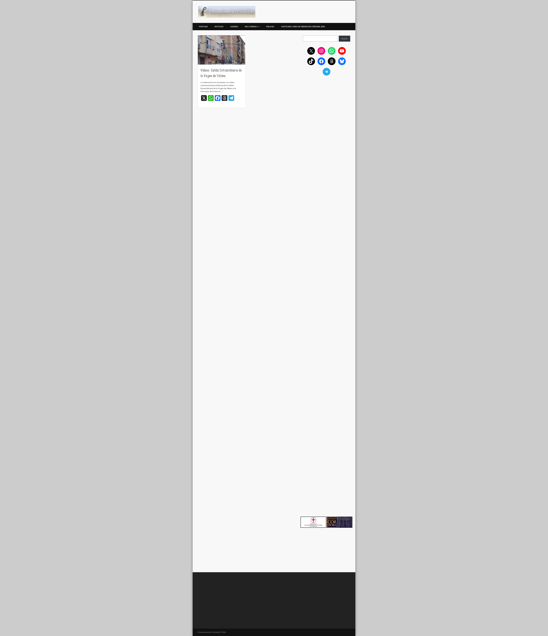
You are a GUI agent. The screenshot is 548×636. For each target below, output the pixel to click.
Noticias (219, 26)
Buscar (344, 38)
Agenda (234, 26)
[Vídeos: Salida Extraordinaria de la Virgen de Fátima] (221, 50)
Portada (203, 26)
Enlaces (270, 26)
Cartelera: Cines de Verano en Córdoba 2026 (303, 26)
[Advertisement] (326, 98)
